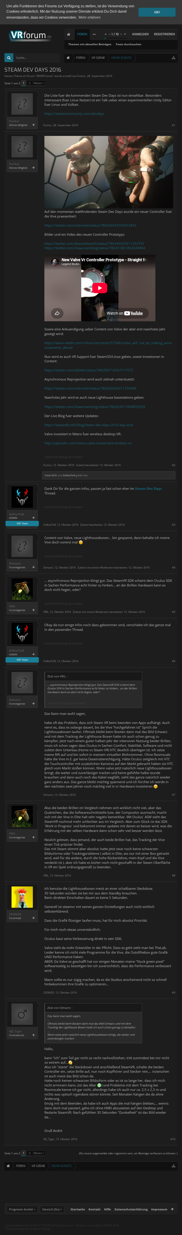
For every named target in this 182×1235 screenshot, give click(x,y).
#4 (173, 567)
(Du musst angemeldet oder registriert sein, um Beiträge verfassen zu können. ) (128, 1153)
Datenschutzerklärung (131, 1209)
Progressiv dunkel (21, 1209)
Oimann (15, 563)
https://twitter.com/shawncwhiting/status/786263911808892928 (94, 406)
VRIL (12, 606)
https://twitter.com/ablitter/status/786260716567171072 (88, 370)
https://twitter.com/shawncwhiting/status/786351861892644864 (94, 248)
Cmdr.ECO (51, 475)
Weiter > (39, 83)
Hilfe (107, 1209)
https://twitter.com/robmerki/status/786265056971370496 (90, 388)
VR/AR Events (44, 76)
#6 (173, 661)
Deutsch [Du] (50, 1209)
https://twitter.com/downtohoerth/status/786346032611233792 (94, 243)
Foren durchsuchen (128, 44)
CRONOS (15, 914)
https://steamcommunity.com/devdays (74, 113)
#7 (173, 794)
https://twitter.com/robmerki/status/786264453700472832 (90, 225)
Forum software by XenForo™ (40, 1225)
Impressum (159, 1209)
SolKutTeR (69, 475)
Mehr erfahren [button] (90, 17)
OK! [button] (157, 12)
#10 (172, 1139)
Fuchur (81, 76)
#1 (173, 125)
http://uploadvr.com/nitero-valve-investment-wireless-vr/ (88, 443)
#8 (173, 875)
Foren (82, 34)
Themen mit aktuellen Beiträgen (89, 44)
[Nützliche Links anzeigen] (174, 57)
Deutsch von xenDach (97, 1225)
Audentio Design (40, 1229)
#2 (173, 465)
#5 (173, 612)
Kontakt (95, 1209)
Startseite (78, 1209)
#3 (173, 524)
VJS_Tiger (15, 1031)
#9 (173, 992)
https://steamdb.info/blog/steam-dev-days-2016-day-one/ (88, 425)
